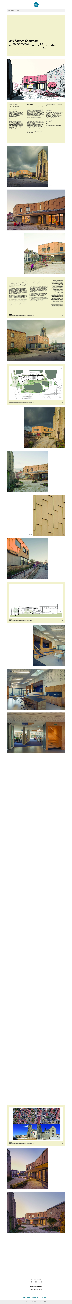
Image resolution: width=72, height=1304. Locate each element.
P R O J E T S (26, 1297)
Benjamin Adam (36, 1282)
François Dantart (36, 1289)
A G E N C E (35, 1297)
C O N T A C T (43, 1297)
